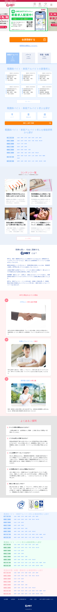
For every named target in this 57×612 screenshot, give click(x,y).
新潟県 (18, 146)
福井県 (25, 143)
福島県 (40, 137)
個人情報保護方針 (22, 599)
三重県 (29, 149)
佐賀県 (22, 161)
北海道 (18, 137)
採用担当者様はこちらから (28, 45)
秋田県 (33, 137)
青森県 (22, 137)
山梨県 (22, 146)
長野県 (25, 146)
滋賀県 (18, 152)
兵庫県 (29, 152)
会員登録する (28, 39)
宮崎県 (36, 161)
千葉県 (33, 140)
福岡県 (18, 161)
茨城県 (18, 140)
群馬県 (25, 140)
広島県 (29, 155)
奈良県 (33, 152)
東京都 (36, 140)
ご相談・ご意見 (33, 599)
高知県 (18, 158)
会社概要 (6, 599)
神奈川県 (40, 140)
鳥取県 (18, 155)
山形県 (36, 137)
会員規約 (13, 599)
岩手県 (25, 137)
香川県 (40, 155)
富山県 (18, 143)
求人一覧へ (28, 101)
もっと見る (28, 238)
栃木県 (22, 140)
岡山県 (25, 155)
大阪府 (25, 152)
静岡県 (22, 149)
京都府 (22, 152)
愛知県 (25, 149)
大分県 (33, 161)
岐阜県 (18, 149)
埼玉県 (29, 140)
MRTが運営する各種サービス (46, 599)
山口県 (33, 155)
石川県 (22, 143)
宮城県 (29, 137)
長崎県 (25, 161)
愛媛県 (44, 155)
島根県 (22, 155)
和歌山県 (37, 152)
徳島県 (36, 155)
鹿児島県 (40, 161)
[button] (55, 19)
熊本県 (29, 161)
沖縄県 (44, 161)
